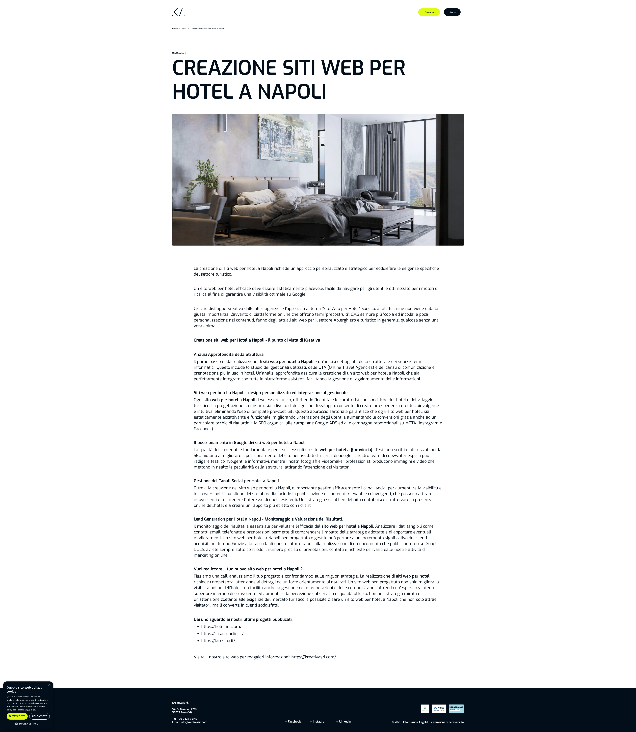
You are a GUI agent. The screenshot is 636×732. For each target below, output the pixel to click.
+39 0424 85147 (187, 719)
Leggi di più (30, 709)
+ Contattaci (429, 12)
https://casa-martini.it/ (222, 633)
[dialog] (28, 705)
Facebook (294, 722)
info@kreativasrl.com (194, 722)
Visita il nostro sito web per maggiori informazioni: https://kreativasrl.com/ (265, 657)
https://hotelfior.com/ (221, 626)
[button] (452, 12)
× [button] (49, 685)
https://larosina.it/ (218, 641)
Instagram (320, 722)
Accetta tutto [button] (17, 716)
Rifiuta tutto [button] (39, 716)
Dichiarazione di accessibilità (446, 722)
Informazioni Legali (415, 722)
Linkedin (344, 722)
